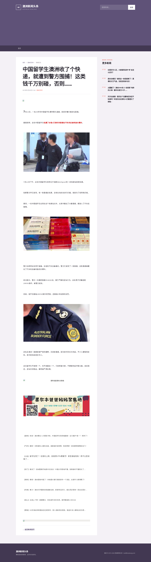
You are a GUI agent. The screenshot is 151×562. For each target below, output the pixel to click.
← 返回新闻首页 (29, 529)
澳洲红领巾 (31, 62)
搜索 (131, 7)
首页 (19, 48)
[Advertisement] (75, 30)
